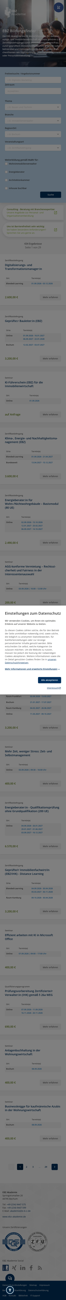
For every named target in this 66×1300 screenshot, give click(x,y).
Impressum (53, 687)
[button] (10, 1290)
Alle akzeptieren (49, 680)
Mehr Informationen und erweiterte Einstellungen (31, 668)
